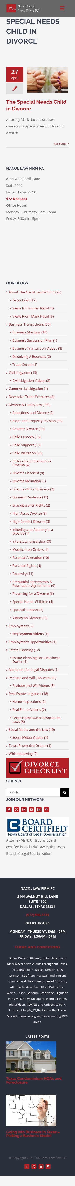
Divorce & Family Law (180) (29, 405)
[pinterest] (46, 809)
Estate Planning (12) (24, 650)
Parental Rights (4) (26, 566)
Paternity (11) (22, 574)
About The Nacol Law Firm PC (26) (35, 292)
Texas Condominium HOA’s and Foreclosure (34, 1080)
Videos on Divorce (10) (30, 618)
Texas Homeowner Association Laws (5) (36, 719)
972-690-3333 (16, 198)
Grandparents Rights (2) (31, 505)
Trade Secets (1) (24, 364)
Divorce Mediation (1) (29, 481)
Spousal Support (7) (27, 610)
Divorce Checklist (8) (28, 473)
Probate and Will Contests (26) (32, 678)
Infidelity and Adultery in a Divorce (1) (32, 531)
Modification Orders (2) (30, 549)
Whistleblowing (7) (23, 753)
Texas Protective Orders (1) (30, 745)
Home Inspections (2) (29, 701)
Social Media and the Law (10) (32, 729)
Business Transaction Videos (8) (37, 348)
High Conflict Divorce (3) (31, 521)
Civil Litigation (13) (23, 373)
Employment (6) (21, 626)
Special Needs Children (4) (32, 602)
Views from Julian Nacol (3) (33, 308)
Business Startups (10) (29, 332)
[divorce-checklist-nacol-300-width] (37, 759)
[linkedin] (39, 809)
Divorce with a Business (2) (33, 489)
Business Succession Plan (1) (34, 340)
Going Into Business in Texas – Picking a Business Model (33, 1134)
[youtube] (31, 809)
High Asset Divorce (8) (29, 513)
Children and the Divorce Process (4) (31, 463)
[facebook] (9, 809)
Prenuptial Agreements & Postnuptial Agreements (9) (33, 583)
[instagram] (24, 809)
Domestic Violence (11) (30, 497)
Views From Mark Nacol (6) (33, 316)
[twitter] (16, 809)
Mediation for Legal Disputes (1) (34, 670)
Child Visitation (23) (27, 453)
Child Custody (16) (26, 437)
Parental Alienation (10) (30, 557)
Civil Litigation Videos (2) (31, 380)
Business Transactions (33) (30, 324)
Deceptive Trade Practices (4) (31, 397)
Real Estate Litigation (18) (28, 694)
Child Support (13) (26, 445)
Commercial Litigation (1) (28, 388)
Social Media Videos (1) (30, 737)
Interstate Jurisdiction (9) (31, 541)
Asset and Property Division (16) (37, 421)
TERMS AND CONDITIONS (37, 947)
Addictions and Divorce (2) (33, 413)
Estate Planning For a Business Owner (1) (36, 659)
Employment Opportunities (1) (32, 642)
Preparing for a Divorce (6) (33, 593)
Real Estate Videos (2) (29, 710)
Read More (60, 144)
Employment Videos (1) (30, 634)
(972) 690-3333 (37, 915)
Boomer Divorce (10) (28, 429)
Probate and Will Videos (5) (33, 686)
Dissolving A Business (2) (31, 356)
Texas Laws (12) (24, 300)
